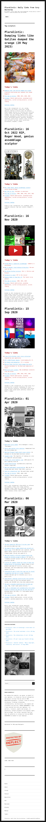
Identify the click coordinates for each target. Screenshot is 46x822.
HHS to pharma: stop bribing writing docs (17, 267)
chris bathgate (8, 486)
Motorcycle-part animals (11, 369)
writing (15, 490)
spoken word (17, 299)
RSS (5, 800)
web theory (20, 616)
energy (11, 488)
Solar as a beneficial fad (12, 471)
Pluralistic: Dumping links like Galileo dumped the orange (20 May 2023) (19, 39)
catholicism (21, 606)
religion (6, 614)
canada (31, 205)
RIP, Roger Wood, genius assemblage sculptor (17, 187)
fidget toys (16, 488)
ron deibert (7, 298)
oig (10, 297)
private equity (13, 489)
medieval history (24, 114)
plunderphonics (13, 116)
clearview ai (7, 608)
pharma (13, 297)
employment (7, 488)
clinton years (22, 109)
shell (27, 614)
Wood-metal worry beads (11, 444)
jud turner (10, 388)
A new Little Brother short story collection (17, 356)
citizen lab (15, 294)
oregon (10, 389)
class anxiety (14, 109)
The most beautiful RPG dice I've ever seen (17, 544)
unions (20, 120)
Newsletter (8, 797)
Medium (6, 810)
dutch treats (17, 609)
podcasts (24, 297)
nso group (7, 297)
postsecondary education (14, 117)
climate (14, 486)
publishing (23, 117)
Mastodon (7, 804)
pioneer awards (16, 389)
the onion (16, 120)
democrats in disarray (15, 110)
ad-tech (21, 605)
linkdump (30, 113)
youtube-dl (20, 301)
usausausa (10, 490)
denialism (11, 609)
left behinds (25, 113)
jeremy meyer (20, 295)
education (29, 110)
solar (30, 489)
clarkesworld (7, 109)
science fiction (14, 118)
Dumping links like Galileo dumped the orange (18, 90)
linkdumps (7, 114)
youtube (15, 301)
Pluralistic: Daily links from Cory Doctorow (15, 818)
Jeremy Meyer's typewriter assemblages (16, 263)
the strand (23, 299)
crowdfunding (22, 387)
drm (25, 110)
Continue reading (9, 105)
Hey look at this (9, 191)
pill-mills (18, 297)
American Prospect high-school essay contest (17, 452)
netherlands (14, 612)
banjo (17, 606)
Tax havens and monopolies (12, 362)
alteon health (23, 485)
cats (23, 108)
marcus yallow (31, 388)
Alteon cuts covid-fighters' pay (14, 459)
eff (27, 294)
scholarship (7, 118)
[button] (20, 663)
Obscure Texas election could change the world (18, 364)
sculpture (21, 118)
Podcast (7, 793)
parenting (7, 116)
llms (11, 114)
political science (22, 116)
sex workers (10, 120)
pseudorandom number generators (12, 613)
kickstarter (16, 388)
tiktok (6, 490)
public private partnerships (26, 613)
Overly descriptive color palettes (14, 448)
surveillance (11, 616)
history (10, 113)
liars (24, 610)
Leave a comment (22, 490)
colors (18, 486)
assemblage (26, 205)
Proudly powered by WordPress (33, 818)
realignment (29, 117)
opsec (30, 114)
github (10, 295)
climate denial (19, 608)
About (6, 787)
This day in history (10, 96)
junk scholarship (17, 113)
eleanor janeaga (8, 112)
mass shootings (16, 114)
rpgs (10, 614)
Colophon (7, 98)
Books (6, 783)
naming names (7, 612)
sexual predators (21, 614)
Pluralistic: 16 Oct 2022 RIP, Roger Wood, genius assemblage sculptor (19, 136)
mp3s (32, 295)
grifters (17, 610)
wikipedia (14, 121)
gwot (21, 610)
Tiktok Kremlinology (10, 463)
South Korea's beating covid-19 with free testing (19, 578)
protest (28, 297)
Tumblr (6, 814)
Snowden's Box (8, 456)
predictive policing (28, 612)
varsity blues (26, 120)
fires (6, 388)
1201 (23, 293)
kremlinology (23, 488)
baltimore (31, 485)
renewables (20, 489)
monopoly (6, 389)
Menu (7, 16)
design (21, 486)
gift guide (11, 610)
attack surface (8, 294)
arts (22, 205)
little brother (27, 295)
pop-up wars (20, 612)
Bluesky (7, 807)
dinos (22, 110)
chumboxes (27, 606)
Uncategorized (15, 108)
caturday (26, 108)
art (20, 108)
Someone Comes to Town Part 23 (13, 277)
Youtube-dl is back (10, 275)
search (25, 118)
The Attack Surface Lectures (13, 271)
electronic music (24, 112)
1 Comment (20, 121)
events (29, 387)
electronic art (16, 112)
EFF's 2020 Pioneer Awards (12, 360)
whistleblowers (8, 121)
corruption (21, 294)
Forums (6, 790)
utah (16, 616)
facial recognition (25, 609)
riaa (32, 297)
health (14, 295)
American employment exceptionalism (15, 467)
